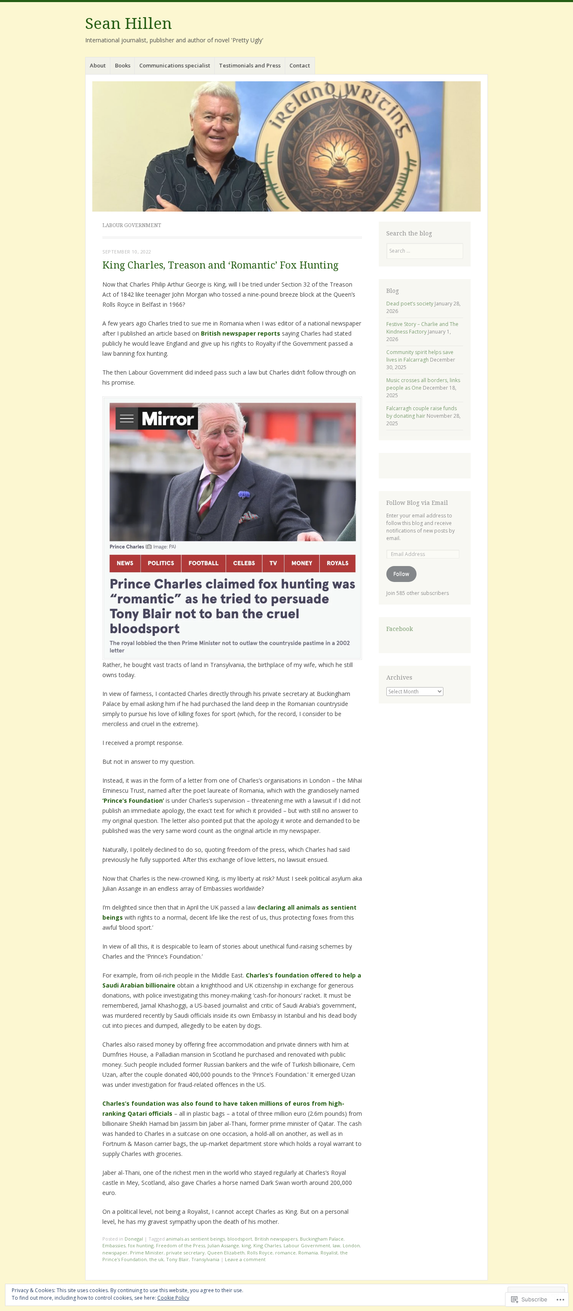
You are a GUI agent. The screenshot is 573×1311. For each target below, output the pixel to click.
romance (285, 1252)
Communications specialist (174, 65)
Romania (308, 1252)
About (98, 65)
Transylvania (205, 1259)
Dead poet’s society (409, 303)
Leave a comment (245, 1259)
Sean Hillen (128, 24)
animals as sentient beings (195, 1239)
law (336, 1245)
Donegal (134, 1239)
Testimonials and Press (250, 65)
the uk (156, 1259)
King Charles (267, 1245)
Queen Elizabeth (226, 1252)
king (246, 1245)
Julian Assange (223, 1245)
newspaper (115, 1252)
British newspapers (276, 1239)
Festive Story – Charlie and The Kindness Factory (422, 328)
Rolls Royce (260, 1252)
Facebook (399, 629)
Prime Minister (147, 1252)
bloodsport (239, 1239)
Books (122, 65)
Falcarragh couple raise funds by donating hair (421, 412)
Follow (401, 573)
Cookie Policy (173, 1297)
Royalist (329, 1252)
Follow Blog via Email (417, 502)
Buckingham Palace (322, 1239)
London (351, 1245)
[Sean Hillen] (286, 146)
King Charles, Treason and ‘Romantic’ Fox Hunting (220, 265)
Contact (299, 65)
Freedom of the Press (180, 1245)
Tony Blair (177, 1259)
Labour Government (307, 1245)
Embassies (113, 1245)
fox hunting (141, 1245)
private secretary (185, 1252)
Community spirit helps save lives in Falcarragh (419, 356)
